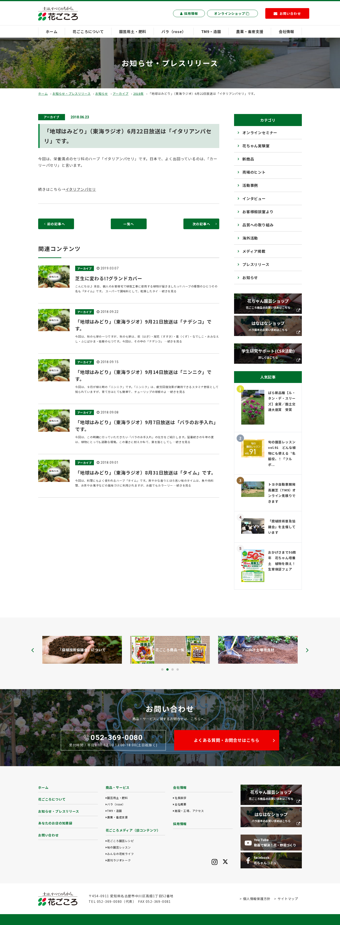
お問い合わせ (48, 835)
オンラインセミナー (259, 132)
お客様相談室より (257, 211)
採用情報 (191, 13)
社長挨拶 (180, 798)
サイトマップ (288, 898)
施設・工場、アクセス (189, 811)
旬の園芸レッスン (119, 847)
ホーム (51, 31)
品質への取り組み (257, 225)
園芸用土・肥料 (132, 31)
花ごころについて (88, 31)
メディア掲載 (254, 251)
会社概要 (180, 804)
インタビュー (254, 198)
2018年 (138, 93)
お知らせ (101, 93)
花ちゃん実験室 (256, 145)
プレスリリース (255, 264)
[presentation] (32, 650)
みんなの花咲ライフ (120, 854)
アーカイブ (120, 93)
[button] (162, 669)
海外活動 (250, 238)
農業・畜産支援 (249, 31)
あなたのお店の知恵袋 (55, 823)
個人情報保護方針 (256, 898)
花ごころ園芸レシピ (120, 841)
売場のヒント (254, 172)
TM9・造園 (211, 31)
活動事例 (250, 185)
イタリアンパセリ (80, 189)
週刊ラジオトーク (119, 860)
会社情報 (286, 31)
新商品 (248, 159)
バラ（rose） (173, 31)
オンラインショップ (230, 13)
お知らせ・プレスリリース (72, 93)
